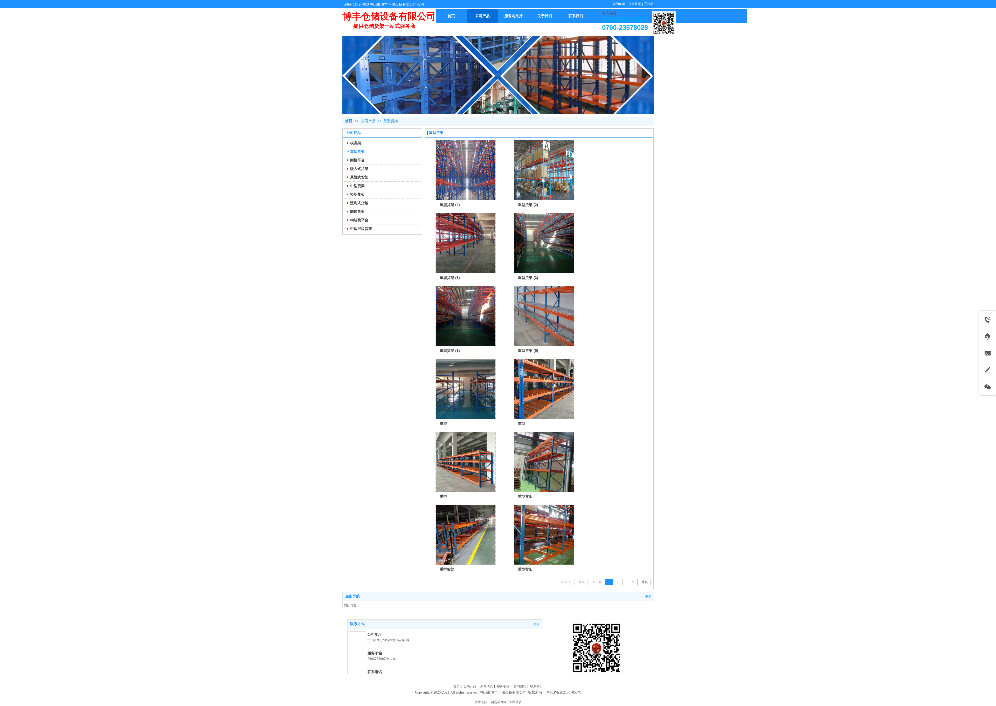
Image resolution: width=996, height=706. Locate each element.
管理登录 (515, 702)
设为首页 (619, 4)
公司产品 (368, 121)
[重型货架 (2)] (544, 170)
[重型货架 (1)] (465, 316)
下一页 (630, 582)
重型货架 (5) (528, 350)
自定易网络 (499, 702)
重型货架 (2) (528, 205)
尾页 (645, 582)
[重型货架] (544, 462)
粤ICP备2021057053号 (564, 692)
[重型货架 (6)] (465, 243)
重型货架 (390, 121)
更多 (648, 596)
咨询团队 (520, 686)
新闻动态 (486, 686)
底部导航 (352, 596)
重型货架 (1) (450, 350)
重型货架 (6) (450, 278)
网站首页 (350, 605)
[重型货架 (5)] (544, 316)
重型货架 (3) (528, 278)
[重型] (465, 389)
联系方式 (357, 624)
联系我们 (536, 686)
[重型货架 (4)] (465, 170)
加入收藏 (634, 4)
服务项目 (503, 686)
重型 (443, 423)
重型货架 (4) (450, 205)
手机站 (649, 4)
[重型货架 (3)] (544, 243)
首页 (348, 121)
